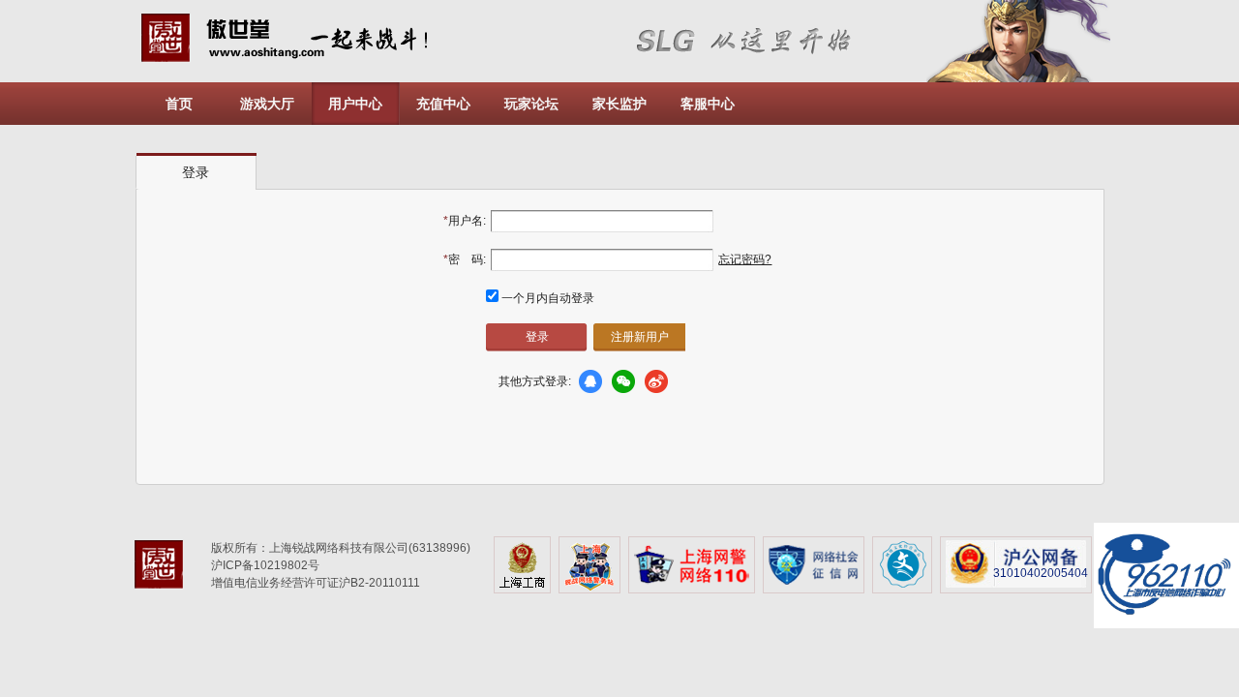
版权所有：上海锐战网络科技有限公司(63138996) (340, 548)
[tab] (196, 172)
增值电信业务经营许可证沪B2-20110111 (315, 583)
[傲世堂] (166, 567)
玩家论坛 (531, 103)
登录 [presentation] (195, 172)
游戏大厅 (267, 103)
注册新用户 (640, 337)
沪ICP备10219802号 (265, 565)
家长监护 (619, 103)
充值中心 (443, 103)
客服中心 (707, 103)
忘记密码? (744, 259)
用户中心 (355, 103)
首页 (179, 103)
